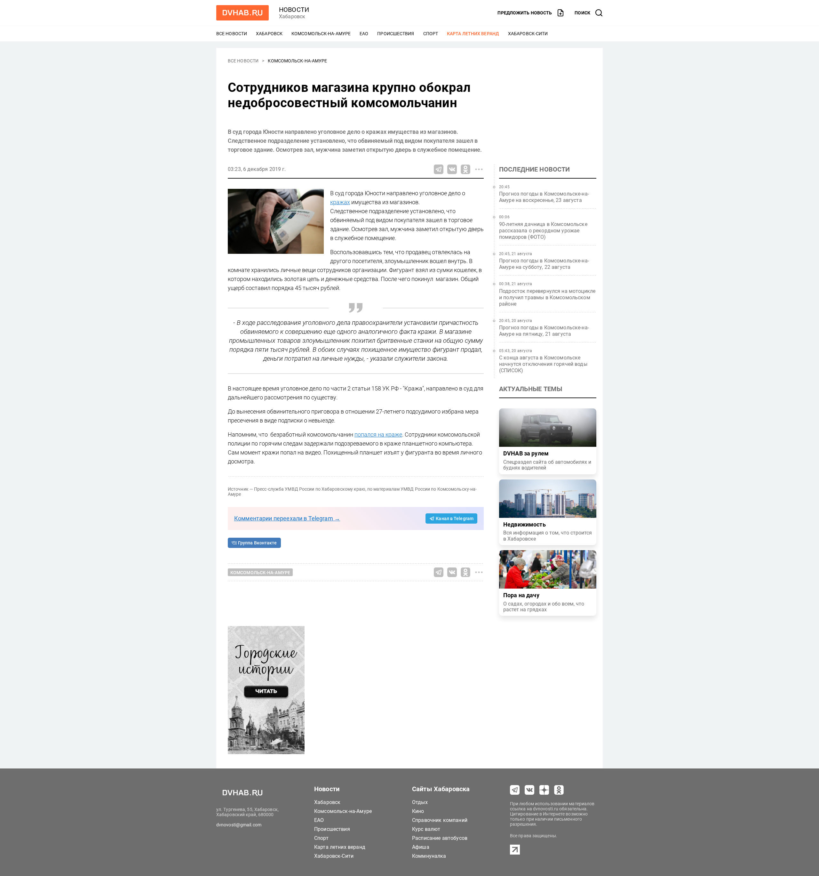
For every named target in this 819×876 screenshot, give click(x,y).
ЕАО (364, 33)
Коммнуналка (429, 856)
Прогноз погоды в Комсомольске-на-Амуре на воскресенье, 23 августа (544, 197)
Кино (418, 811)
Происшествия (395, 33)
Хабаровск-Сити (528, 33)
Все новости (231, 33)
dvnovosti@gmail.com (238, 824)
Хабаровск (269, 33)
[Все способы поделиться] (479, 169)
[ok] (559, 790)
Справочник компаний (439, 820)
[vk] (529, 790)
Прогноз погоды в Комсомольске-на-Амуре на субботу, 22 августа (544, 264)
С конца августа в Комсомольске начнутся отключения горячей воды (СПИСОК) (543, 364)
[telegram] (515, 790)
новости (294, 9)
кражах (340, 202)
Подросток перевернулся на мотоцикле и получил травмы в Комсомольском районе (547, 297)
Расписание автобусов (439, 838)
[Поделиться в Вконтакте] (452, 169)
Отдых (420, 802)
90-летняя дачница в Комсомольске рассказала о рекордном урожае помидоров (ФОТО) (543, 230)
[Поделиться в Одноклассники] (465, 169)
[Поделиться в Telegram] (438, 169)
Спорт (430, 33)
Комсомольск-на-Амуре (321, 33)
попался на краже (378, 434)
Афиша (420, 847)
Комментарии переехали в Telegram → (287, 518)
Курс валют (426, 829)
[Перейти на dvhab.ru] (242, 12)
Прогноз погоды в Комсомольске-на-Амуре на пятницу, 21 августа (544, 331)
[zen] (544, 790)
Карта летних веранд (473, 33)
